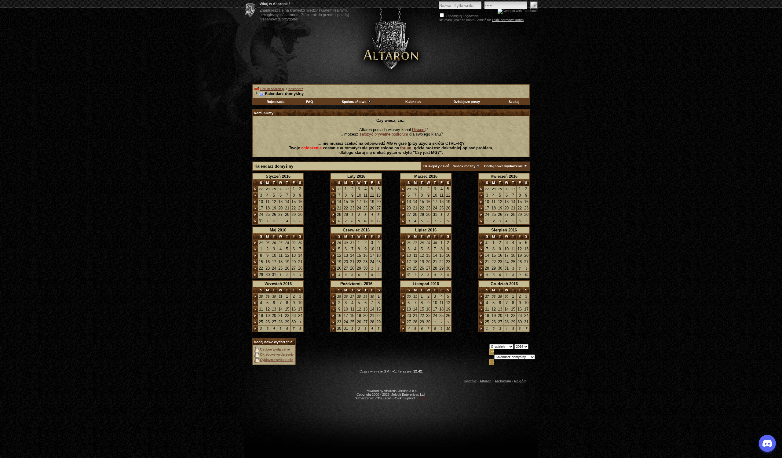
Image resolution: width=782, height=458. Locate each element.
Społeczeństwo (354, 102)
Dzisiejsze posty (467, 102)
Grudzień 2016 (504, 284)
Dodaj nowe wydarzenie (503, 166)
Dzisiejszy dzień (436, 166)
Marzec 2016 (425, 176)
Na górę (520, 381)
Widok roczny (464, 166)
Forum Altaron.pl (272, 89)
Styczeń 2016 (278, 176)
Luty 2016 (356, 176)
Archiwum (503, 381)
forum (405, 148)
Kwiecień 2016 (504, 176)
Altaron (391, 45)
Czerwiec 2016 (356, 230)
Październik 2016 (356, 284)
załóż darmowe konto (508, 20)
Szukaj (514, 102)
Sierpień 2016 (504, 230)
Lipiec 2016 (426, 230)
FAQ (309, 102)
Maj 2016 (278, 230)
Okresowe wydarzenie (277, 354)
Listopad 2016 (426, 284)
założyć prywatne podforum (384, 134)
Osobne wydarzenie (275, 349)
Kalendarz (295, 89)
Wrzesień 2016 (278, 284)
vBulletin (422, 398)
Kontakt (470, 381)
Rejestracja (275, 102)
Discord (419, 129)
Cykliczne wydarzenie (276, 360)
